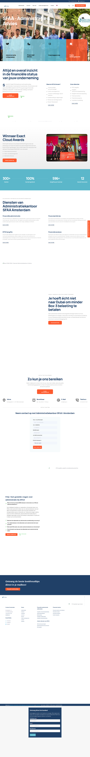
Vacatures (23, 613)
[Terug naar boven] (88, 755)
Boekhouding (39, 615)
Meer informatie (22, 534)
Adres (9, 399)
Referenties (10, 116)
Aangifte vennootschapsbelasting (43, 611)
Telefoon (83, 399)
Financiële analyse (56, 611)
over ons (22, 615)
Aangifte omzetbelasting (41, 616)
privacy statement (22, 705)
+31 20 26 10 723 (73, 1)
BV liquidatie (39, 627)
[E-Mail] (58, 400)
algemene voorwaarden (14, 705)
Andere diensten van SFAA (43, 621)
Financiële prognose (56, 613)
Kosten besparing (56, 615)
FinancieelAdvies (30, 56)
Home (22, 607)
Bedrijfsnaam (33, 728)
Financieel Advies (54, 216)
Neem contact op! (11, 534)
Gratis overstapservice (25, 618)
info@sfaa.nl (82, 1)
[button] (23, 503)
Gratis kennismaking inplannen (88, 228)
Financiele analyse (54, 232)
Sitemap (22, 621)
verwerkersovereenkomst (29, 705)
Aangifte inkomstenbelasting (42, 618)
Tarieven (22, 96)
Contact (22, 619)
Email (31, 723)
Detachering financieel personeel (43, 625)
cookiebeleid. (38, 705)
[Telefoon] (77, 400)
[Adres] (4, 400)
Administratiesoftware (41, 613)
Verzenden (33, 735)
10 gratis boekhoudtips (13, 589)
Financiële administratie (11, 216)
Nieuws (22, 616)
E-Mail (63, 399)
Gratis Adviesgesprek (75, 56)
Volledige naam (33, 718)
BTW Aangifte (7, 232)
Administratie (23, 610)
